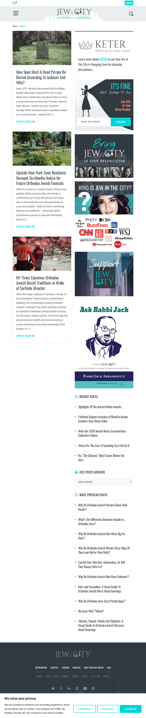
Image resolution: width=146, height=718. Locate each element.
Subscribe (73, 389)
